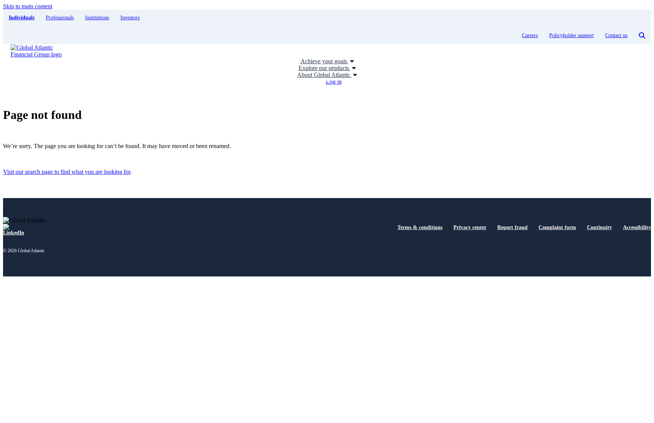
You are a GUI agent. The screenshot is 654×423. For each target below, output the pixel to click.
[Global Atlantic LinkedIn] (13, 230)
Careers (530, 35)
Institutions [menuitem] (97, 17)
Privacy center (469, 227)
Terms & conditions (419, 227)
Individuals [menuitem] (21, 17)
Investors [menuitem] (130, 17)
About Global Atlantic (324, 75)
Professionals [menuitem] (60, 17)
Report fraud (512, 227)
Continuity (599, 227)
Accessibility (637, 227)
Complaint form (557, 227)
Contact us (616, 35)
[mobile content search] (642, 35)
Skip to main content (27, 6)
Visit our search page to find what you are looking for (66, 172)
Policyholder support (571, 35)
